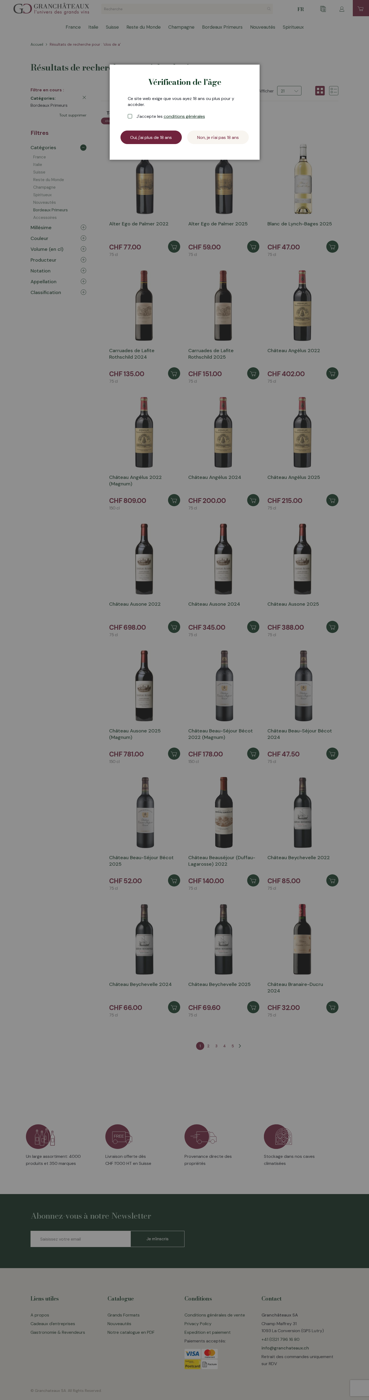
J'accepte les (170, 116)
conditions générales (184, 116)
